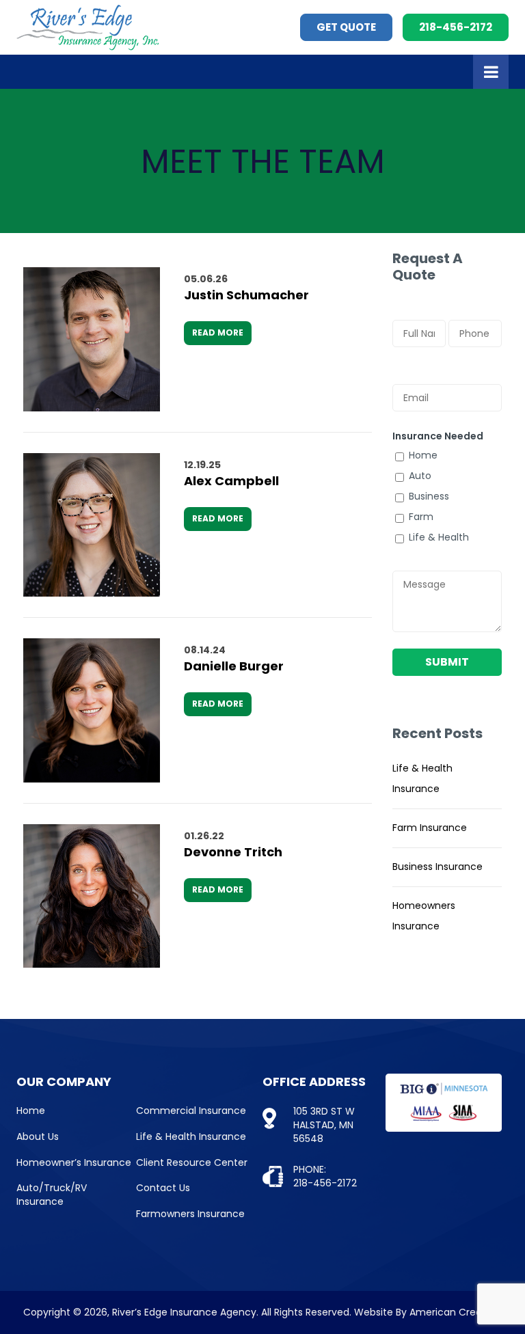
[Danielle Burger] (91, 710)
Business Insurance (437, 866)
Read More (217, 332)
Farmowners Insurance (190, 1214)
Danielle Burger (234, 666)
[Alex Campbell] (91, 525)
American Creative (454, 1312)
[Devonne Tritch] (91, 896)
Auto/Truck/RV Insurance (51, 1194)
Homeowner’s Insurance (73, 1162)
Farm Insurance (429, 827)
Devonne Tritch (233, 851)
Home (30, 1110)
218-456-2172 (455, 27)
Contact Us (163, 1188)
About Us (37, 1136)
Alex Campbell (231, 480)
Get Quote (346, 27)
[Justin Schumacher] (91, 339)
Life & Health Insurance (191, 1136)
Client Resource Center (191, 1162)
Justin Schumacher (246, 294)
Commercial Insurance (191, 1110)
